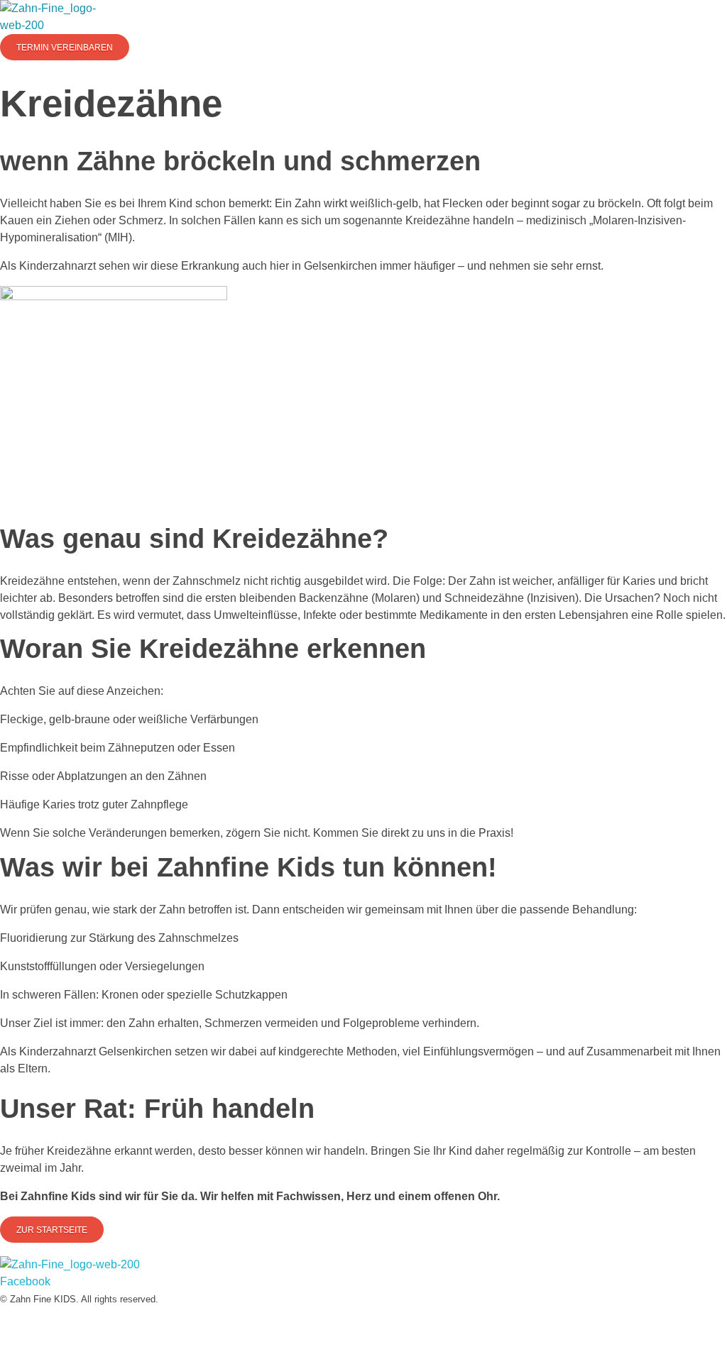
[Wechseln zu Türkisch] (371, 1321)
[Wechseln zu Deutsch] (356, 1321)
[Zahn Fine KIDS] (53, 17)
